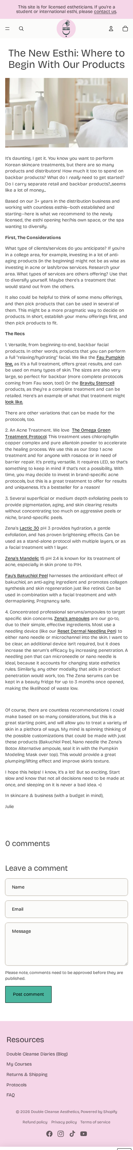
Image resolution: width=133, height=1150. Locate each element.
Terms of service (95, 1122)
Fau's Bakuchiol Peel (26, 575)
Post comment (28, 994)
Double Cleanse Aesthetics (55, 1111)
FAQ (10, 1095)
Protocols (16, 1085)
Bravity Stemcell (97, 383)
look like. (14, 402)
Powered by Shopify (99, 1111)
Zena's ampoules (71, 618)
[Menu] (7, 28)
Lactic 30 (29, 528)
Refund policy (35, 1122)
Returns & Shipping (26, 1074)
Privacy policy (64, 1122)
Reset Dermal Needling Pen (86, 631)
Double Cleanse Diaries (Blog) (37, 1054)
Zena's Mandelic (22, 558)
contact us (105, 11)
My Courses (19, 1064)
